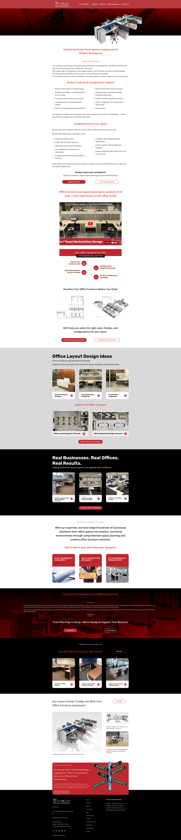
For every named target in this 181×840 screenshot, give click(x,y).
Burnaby (125, 803)
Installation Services (91, 821)
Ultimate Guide (89, 828)
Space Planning (90, 815)
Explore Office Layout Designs (90, 442)
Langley (126, 807)
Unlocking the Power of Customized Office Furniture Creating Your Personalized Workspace (117, 751)
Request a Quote (74, 182)
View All (119, 651)
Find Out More (111, 630)
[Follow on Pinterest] (65, 831)
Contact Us (125, 4)
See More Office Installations (90, 508)
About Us (88, 806)
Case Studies (89, 809)
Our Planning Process (107, 182)
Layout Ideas (89, 825)
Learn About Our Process (107, 340)
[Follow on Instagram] (62, 831)
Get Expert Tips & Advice (61, 792)
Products (102, 4)
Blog (87, 812)
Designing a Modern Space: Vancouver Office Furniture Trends (68, 754)
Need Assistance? (113, 4)
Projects (95, 4)
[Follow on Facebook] (53, 831)
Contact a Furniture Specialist (74, 340)
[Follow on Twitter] (56, 831)
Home (87, 799)
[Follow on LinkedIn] (59, 831)
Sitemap (88, 831)
